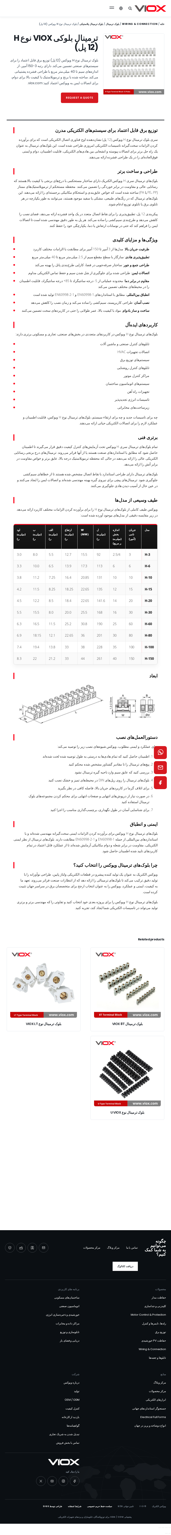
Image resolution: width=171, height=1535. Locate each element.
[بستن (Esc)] (159, 1527)
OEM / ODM (72, 1400)
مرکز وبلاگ (113, 1248)
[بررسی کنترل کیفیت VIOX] (10, 1248)
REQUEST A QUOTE (79, 98)
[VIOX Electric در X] (41, 1481)
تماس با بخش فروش (68, 1443)
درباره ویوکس (71, 1383)
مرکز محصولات (91, 1248)
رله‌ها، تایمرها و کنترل (154, 1323)
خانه (162, 24)
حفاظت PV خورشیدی (153, 1341)
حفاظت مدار (159, 1298)
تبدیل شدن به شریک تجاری (64, 1434)
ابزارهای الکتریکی (156, 1400)
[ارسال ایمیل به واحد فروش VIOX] (160, 767)
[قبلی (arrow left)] (169, 1533)
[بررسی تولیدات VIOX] (21, 1248)
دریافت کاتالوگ (125, 1266)
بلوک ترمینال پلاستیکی (91, 24)
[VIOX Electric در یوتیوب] (52, 1481)
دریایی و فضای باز (70, 1341)
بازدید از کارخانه (71, 1417)
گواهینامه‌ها (73, 1426)
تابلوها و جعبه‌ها (157, 1358)
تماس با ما (132, 1248)
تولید (76, 1391)
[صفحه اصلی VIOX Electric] (150, 8)
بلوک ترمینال (112, 24)
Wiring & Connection (140, 24)
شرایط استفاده (74, 1506)
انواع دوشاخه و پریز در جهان (150, 1426)
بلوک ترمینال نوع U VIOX (128, 1112)
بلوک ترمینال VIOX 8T (127, 1023)
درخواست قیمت (87, 1191)
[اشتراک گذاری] (163, 1527)
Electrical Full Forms (153, 1417)
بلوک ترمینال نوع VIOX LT (43, 1023)
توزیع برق (160, 1332)
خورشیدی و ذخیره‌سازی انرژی (63, 1315)
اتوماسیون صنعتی (69, 1306)
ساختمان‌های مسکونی (66, 1298)
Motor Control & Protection (148, 1315)
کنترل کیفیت (72, 1408)
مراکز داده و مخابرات (68, 1323)
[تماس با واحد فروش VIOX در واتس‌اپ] (160, 752)
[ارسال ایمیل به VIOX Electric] (43, 1248)
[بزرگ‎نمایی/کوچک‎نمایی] (169, 1527)
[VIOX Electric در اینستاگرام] (63, 1481)
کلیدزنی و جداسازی (155, 1306)
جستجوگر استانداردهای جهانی (149, 1408)
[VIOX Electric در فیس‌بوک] (74, 1481)
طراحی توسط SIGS (52, 1506)
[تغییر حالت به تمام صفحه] (166, 1527)
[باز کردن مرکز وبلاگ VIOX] (32, 1248)
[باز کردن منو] (111, 8)
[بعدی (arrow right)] (166, 1533)
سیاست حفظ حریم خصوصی (99, 1506)
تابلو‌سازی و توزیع (70, 1332)
